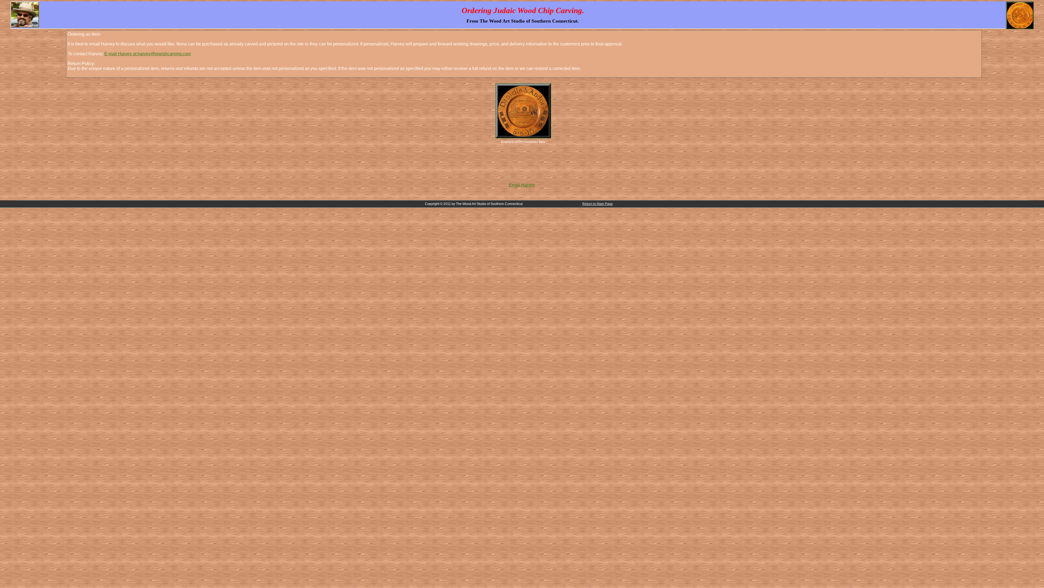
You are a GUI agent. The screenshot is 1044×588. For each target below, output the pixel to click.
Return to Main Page (597, 204)
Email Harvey (522, 185)
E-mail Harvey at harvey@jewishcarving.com (147, 53)
